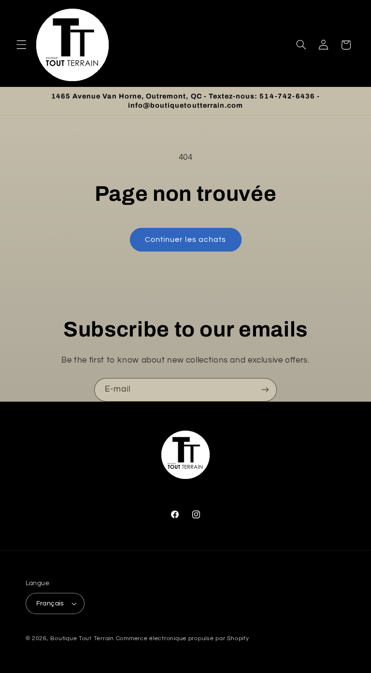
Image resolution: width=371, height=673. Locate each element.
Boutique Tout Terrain (82, 638)
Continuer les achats (185, 239)
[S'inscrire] (265, 390)
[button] (21, 45)
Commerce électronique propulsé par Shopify (182, 638)
